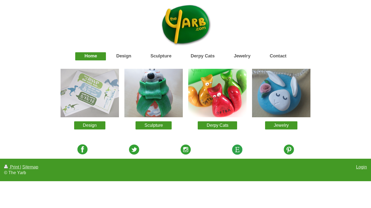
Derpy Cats (217, 125)
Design (90, 125)
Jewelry (281, 125)
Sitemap (30, 167)
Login (361, 167)
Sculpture (153, 125)
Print (14, 167)
